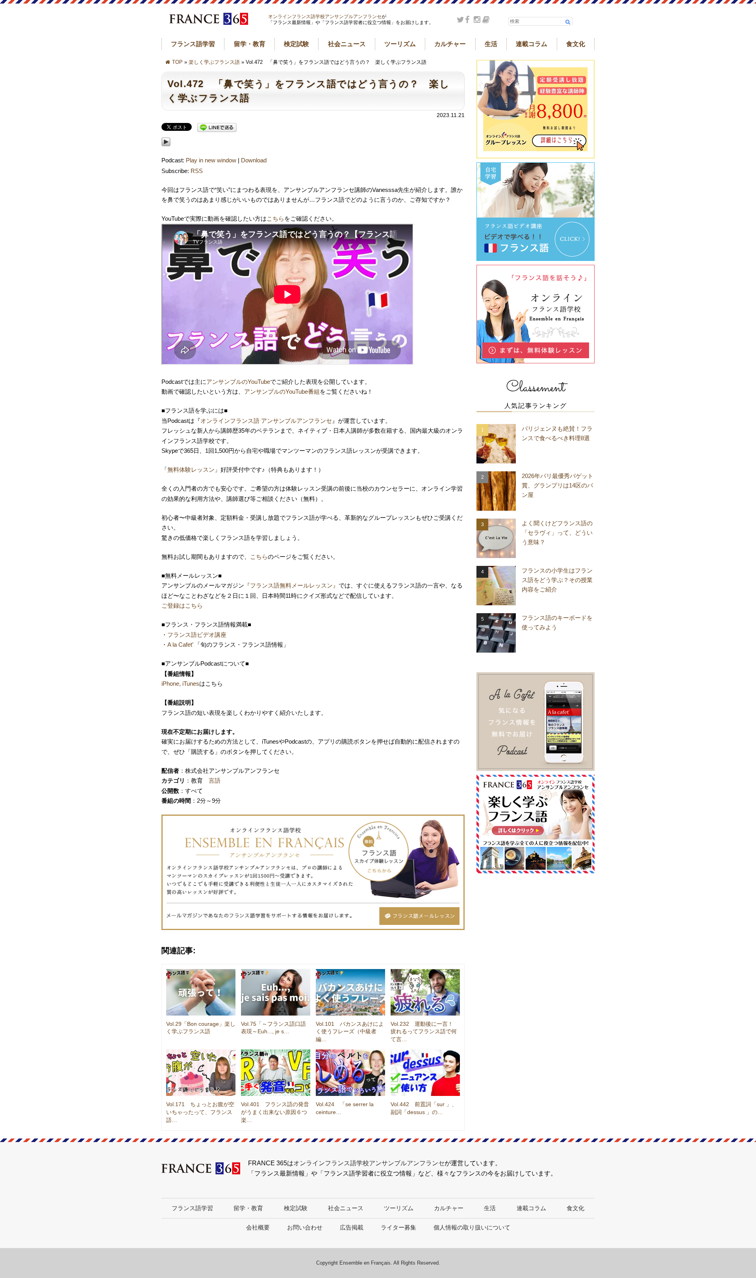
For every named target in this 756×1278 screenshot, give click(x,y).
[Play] (165, 150)
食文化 (575, 44)
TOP (177, 62)
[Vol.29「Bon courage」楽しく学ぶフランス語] (200, 992)
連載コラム (531, 44)
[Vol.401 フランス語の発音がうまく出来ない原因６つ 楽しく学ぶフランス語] (275, 1072)
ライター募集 (398, 1227)
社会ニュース (347, 44)
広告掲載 (351, 1227)
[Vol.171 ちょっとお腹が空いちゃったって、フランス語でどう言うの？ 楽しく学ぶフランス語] (200, 1072)
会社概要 (258, 1227)
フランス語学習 (193, 44)
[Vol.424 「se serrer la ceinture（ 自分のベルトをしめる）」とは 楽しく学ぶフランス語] (350, 1072)
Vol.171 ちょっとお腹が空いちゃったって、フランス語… (200, 1112)
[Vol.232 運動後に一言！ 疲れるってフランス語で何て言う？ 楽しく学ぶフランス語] (425, 992)
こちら (275, 218)
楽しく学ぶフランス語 (214, 62)
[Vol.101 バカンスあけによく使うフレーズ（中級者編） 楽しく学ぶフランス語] (350, 992)
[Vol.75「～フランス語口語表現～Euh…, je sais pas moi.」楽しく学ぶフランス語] (275, 992)
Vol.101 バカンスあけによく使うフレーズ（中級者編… (350, 1031)
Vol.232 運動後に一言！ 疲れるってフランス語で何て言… (425, 1031)
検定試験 (296, 44)
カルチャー (450, 44)
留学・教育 (249, 44)
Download (254, 160)
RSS (197, 170)
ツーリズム (400, 44)
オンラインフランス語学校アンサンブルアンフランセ (325, 16)
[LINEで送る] (217, 128)
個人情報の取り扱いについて (472, 1227)
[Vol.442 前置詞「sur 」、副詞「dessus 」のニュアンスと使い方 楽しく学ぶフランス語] (425, 1072)
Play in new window (211, 160)
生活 (491, 44)
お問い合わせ (304, 1227)
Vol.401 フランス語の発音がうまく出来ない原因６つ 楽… (277, 1112)
